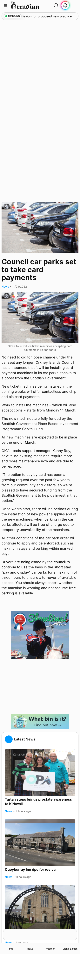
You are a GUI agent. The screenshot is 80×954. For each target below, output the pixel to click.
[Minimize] (74, 931)
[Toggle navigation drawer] (5, 5)
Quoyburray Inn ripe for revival (31, 869)
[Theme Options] (74, 5)
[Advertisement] (40, 686)
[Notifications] (65, 5)
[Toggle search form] (56, 5)
